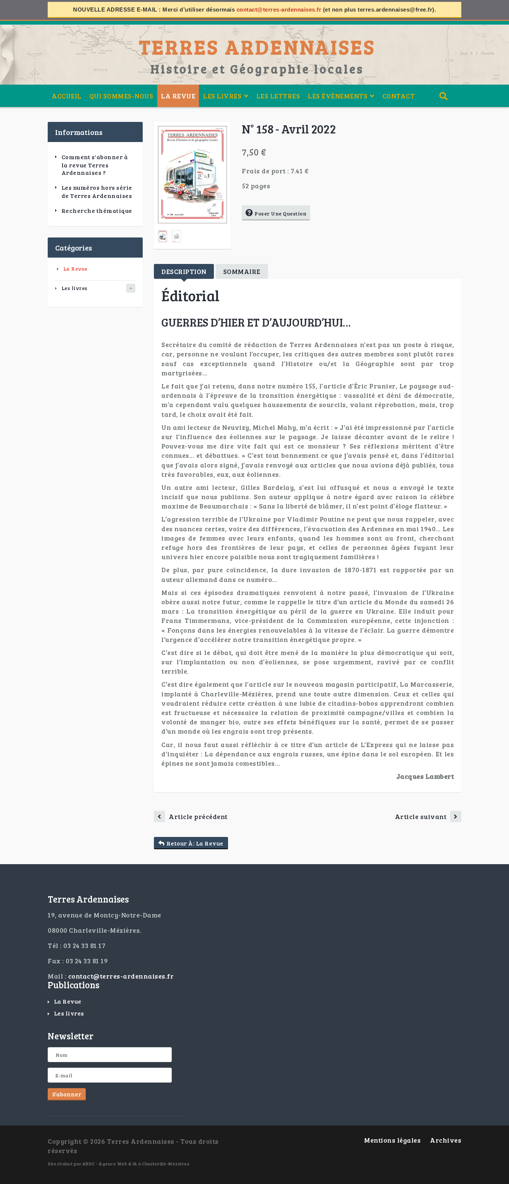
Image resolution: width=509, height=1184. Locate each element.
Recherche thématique (96, 210)
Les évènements (337, 95)
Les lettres (278, 95)
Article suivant (421, 816)
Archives (445, 1140)
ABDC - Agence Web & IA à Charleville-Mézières (136, 1163)
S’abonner (66, 1094)
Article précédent (198, 816)
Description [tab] (183, 271)
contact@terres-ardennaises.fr (279, 9)
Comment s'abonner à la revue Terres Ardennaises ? (94, 164)
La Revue (75, 268)
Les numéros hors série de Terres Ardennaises (96, 191)
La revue (178, 95)
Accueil (67, 95)
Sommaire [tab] (241, 271)
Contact (398, 95)
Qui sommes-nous (121, 95)
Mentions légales (392, 1140)
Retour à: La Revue (195, 843)
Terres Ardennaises (257, 46)
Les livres (74, 288)
